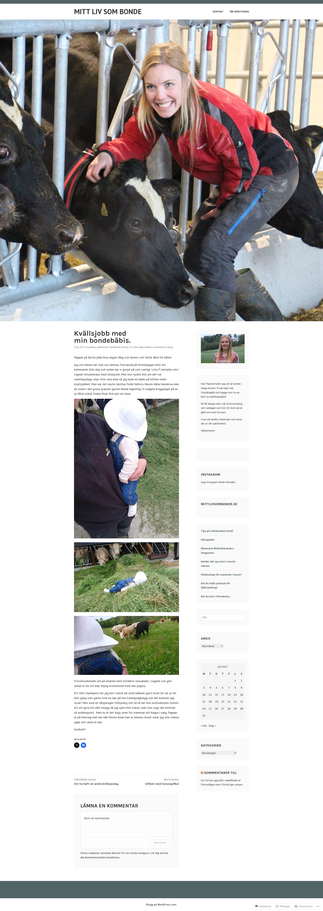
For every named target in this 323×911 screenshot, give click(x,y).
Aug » (212, 725)
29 (235, 708)
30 (241, 708)
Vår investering (239, 11)
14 (228, 694)
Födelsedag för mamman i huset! (221, 574)
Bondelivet (115, 347)
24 (203, 708)
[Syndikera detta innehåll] (202, 773)
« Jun (204, 725)
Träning (169, 347)
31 (203, 715)
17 (203, 701)
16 (241, 694)
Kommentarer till (220, 773)
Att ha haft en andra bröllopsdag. (96, 782)
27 (222, 708)
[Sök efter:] (223, 617)
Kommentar (160, 842)
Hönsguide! (207, 539)
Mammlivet (159, 347)
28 (228, 708)
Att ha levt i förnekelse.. (216, 596)
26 (216, 708)
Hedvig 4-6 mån (129, 347)
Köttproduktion (145, 347)
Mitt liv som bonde (107, 11)
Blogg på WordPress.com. (161, 904)
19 (216, 701)
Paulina (92, 347)
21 (228, 701)
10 (203, 694)
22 (235, 701)
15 (235, 694)
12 (216, 694)
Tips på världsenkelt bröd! (217, 531)
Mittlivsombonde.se (219, 504)
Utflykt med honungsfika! (162, 782)
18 (210, 701)
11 (210, 694)
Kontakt (218, 11)
